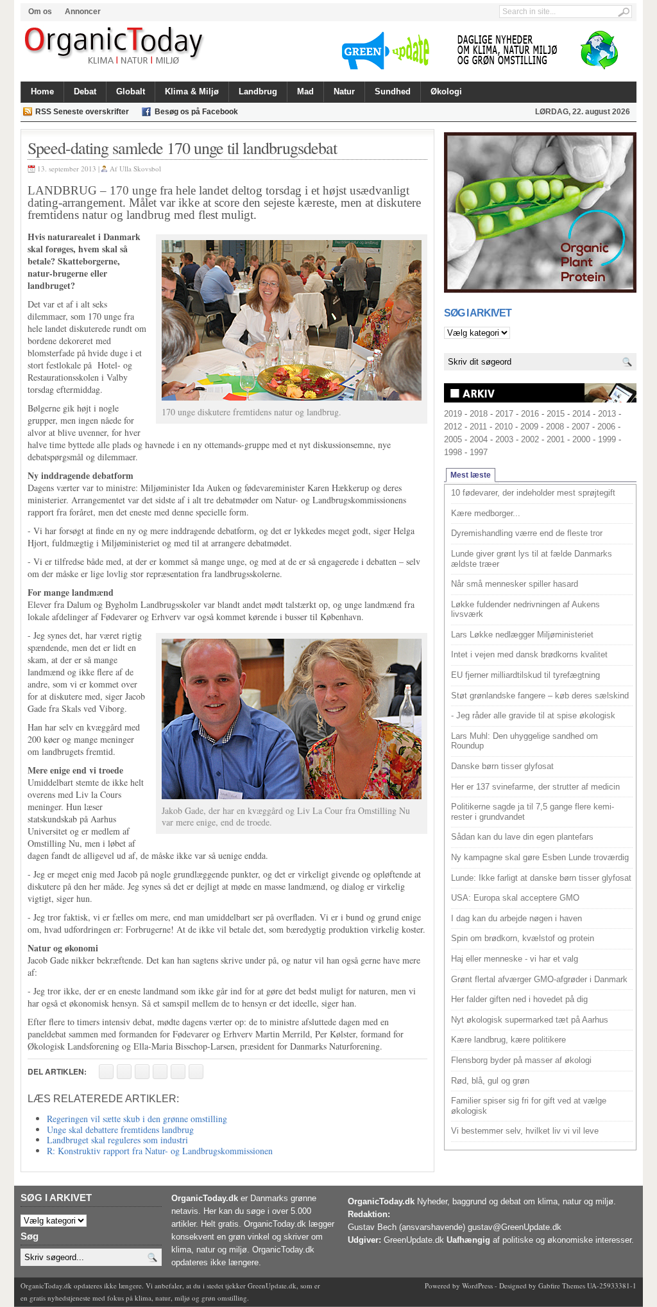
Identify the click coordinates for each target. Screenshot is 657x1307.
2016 (530, 414)
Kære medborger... (485, 513)
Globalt (130, 91)
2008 (555, 426)
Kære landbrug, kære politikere (508, 1039)
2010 (504, 426)
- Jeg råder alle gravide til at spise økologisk (533, 715)
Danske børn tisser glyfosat (502, 766)
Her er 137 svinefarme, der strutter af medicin (535, 787)
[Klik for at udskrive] (124, 1071)
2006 (606, 426)
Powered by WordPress (459, 1285)
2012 (453, 426)
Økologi (446, 91)
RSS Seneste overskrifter (82, 111)
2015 (556, 414)
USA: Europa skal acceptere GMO (515, 898)
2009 (529, 426)
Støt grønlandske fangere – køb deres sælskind (540, 695)
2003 (504, 439)
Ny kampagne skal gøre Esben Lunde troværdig (540, 857)
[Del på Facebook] (106, 1071)
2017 (504, 414)
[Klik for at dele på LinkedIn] (196, 1071)
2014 (581, 414)
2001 (556, 439)
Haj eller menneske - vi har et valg (514, 959)
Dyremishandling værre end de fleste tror (526, 533)
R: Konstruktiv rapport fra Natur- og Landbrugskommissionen (160, 1151)
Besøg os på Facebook (196, 111)
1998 (453, 452)
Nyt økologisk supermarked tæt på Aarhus (529, 1020)
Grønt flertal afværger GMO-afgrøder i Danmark (539, 979)
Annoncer (83, 11)
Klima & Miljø (192, 91)
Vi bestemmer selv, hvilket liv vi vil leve (525, 1131)
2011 (478, 426)
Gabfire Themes (561, 1285)
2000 (581, 439)
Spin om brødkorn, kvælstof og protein (522, 938)
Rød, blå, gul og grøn (490, 1081)
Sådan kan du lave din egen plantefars (522, 837)
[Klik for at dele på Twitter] (160, 1071)
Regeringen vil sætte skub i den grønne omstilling (137, 1118)
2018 (479, 414)
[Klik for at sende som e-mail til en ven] (142, 1071)
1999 (607, 439)
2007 (581, 426)
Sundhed (393, 91)
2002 (530, 439)
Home (42, 91)
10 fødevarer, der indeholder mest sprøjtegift (533, 493)
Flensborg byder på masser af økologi (521, 1060)
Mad (305, 91)
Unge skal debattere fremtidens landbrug (120, 1129)
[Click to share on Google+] (178, 1071)
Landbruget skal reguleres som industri (117, 1140)
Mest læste (470, 475)
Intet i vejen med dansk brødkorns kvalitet (529, 654)
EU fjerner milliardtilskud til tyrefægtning (525, 675)
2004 (479, 439)
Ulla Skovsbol (140, 168)
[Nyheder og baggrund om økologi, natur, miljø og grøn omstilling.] (115, 46)
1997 (479, 452)
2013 (607, 414)
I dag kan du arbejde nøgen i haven (516, 918)
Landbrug (258, 91)
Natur (344, 91)
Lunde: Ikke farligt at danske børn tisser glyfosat (541, 878)
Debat (85, 91)
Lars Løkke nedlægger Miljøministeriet (522, 634)
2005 (453, 439)
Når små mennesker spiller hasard (514, 584)
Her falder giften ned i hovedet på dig (519, 999)
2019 (453, 414)
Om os (40, 11)
